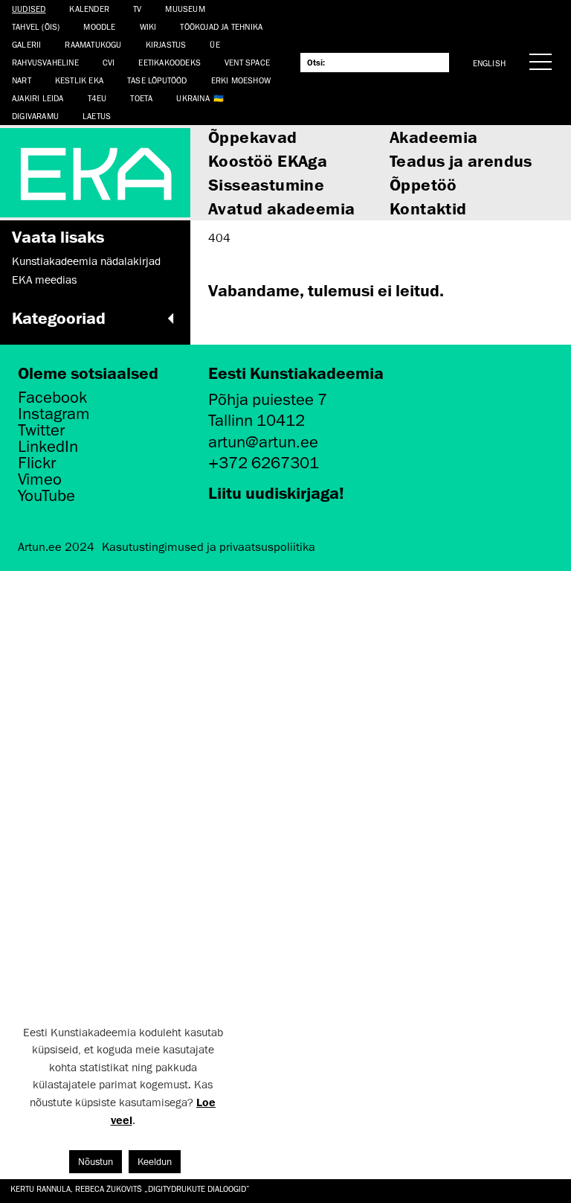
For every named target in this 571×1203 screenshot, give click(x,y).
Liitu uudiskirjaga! (276, 492)
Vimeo (40, 479)
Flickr (37, 463)
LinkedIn (48, 446)
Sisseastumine (266, 184)
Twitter (41, 430)
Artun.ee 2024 (56, 547)
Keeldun (155, 1161)
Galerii (26, 44)
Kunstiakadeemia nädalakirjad (86, 261)
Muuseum (184, 8)
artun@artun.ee (263, 442)
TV (137, 8)
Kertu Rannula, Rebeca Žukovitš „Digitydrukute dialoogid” (130, 1188)
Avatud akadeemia (281, 208)
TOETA (141, 98)
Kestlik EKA (79, 80)
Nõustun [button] (95, 1161)
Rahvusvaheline (45, 62)
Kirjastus (166, 44)
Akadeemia (434, 136)
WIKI (148, 26)
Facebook (52, 397)
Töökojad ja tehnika (221, 26)
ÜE (214, 44)
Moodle (99, 26)
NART (21, 80)
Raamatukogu (93, 44)
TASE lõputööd (157, 80)
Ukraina (192, 98)
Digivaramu (35, 116)
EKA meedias (44, 280)
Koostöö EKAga (267, 160)
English (489, 63)
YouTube (46, 496)
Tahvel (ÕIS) (35, 26)
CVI (109, 62)
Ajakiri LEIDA (38, 98)
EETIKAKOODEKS (169, 62)
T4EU (97, 98)
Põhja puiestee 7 (267, 399)
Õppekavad (252, 136)
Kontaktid (428, 208)
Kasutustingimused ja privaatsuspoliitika (208, 547)
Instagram (54, 414)
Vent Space (247, 62)
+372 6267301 (263, 463)
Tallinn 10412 (256, 420)
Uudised (28, 8)
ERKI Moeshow (241, 80)
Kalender (89, 8)
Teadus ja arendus (461, 160)
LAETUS (97, 116)
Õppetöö (423, 184)
